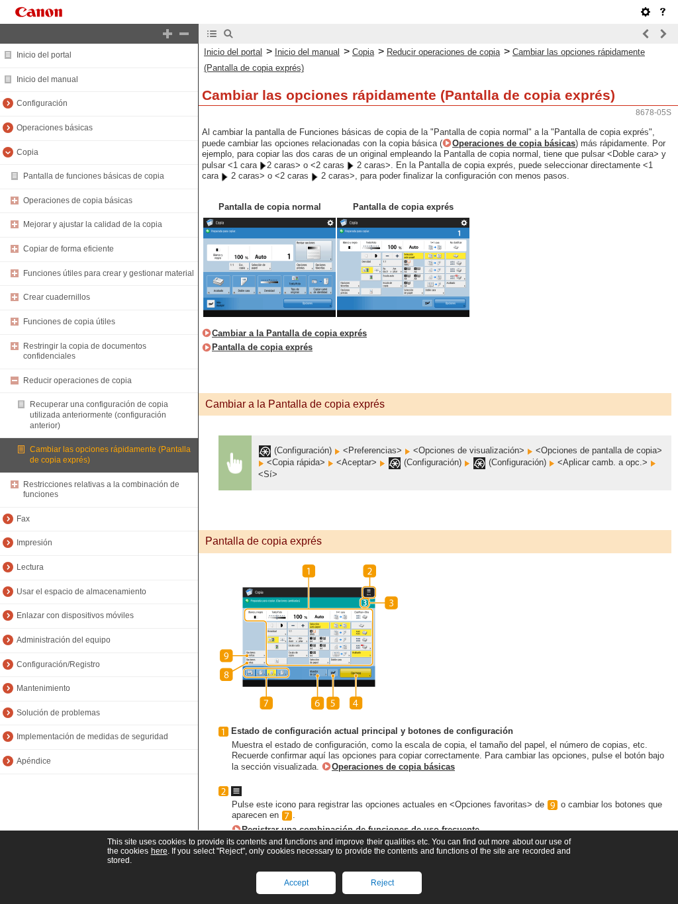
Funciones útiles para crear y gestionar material (108, 273)
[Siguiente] (662, 33)
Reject (382, 882)
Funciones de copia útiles (69, 321)
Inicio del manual (47, 79)
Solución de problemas (58, 712)
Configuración (42, 103)
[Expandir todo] (167, 33)
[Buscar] (228, 33)
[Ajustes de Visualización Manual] (645, 12)
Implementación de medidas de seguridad (92, 736)
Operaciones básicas (55, 127)
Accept (296, 882)
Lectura (30, 567)
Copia (27, 152)
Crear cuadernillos (56, 297)
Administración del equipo (64, 640)
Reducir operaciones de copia (77, 380)
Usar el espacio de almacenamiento (81, 591)
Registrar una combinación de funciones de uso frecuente (360, 830)
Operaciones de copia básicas (77, 200)
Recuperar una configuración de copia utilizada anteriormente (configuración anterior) (99, 414)
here (159, 851)
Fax (23, 518)
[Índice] (212, 33)
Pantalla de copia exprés (262, 347)
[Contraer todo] (184, 33)
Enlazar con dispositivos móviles (75, 615)
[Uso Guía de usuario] (662, 12)
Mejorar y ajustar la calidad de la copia (92, 224)
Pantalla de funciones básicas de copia (93, 176)
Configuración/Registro (58, 664)
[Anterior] (646, 33)
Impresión (34, 542)
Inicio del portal (44, 55)
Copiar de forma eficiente (68, 248)
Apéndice (34, 761)
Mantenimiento (43, 688)
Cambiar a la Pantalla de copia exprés (289, 333)
